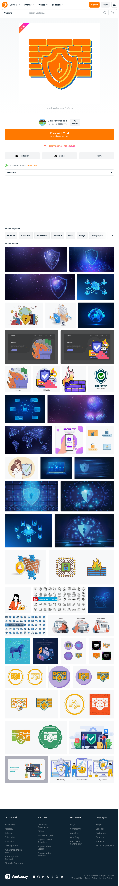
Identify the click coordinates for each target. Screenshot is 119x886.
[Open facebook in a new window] (34, 879)
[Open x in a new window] (57, 879)
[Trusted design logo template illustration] (101, 379)
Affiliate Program (45, 835)
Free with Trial (59, 134)
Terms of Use (77, 880)
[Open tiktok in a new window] (52, 879)
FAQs (71, 824)
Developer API (11, 845)
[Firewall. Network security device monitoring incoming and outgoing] (18, 379)
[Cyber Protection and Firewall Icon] (81, 567)
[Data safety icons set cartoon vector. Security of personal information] (100, 440)
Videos (41, 4)
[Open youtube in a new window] (62, 879)
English (97, 824)
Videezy (8, 833)
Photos (27, 4)
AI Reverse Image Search (13, 851)
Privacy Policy (91, 880)
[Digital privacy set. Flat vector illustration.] (81, 625)
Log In (105, 4)
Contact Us (74, 828)
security (58, 235)
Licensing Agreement (42, 825)
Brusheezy (10, 824)
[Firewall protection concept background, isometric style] (45, 651)
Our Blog (73, 837)
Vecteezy (9, 828)
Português (99, 833)
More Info (11, 172)
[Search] (105, 13)
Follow (75, 124)
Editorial (56, 4)
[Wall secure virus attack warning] (25, 567)
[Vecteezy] (5, 5)
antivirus (25, 235)
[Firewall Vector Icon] (73, 651)
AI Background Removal (12, 857)
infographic (97, 235)
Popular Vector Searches (44, 840)
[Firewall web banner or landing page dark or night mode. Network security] (31, 347)
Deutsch (98, 837)
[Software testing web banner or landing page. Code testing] (26, 769)
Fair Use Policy (106, 880)
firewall (11, 235)
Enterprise (10, 837)
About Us (73, 833)
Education (9, 841)
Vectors (13, 4)
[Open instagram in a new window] (38, 879)
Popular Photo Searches (44, 847)
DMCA (40, 831)
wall (70, 235)
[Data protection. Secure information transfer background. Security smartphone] (69, 440)
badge (82, 235)
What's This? (32, 165)
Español (97, 828)
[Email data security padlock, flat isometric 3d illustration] (60, 315)
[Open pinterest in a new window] (48, 879)
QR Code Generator (10, 864)
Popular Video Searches (44, 854)
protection (42, 235)
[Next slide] (107, 235)
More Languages (102, 845)
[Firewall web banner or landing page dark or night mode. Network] (87, 347)
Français (98, 841)
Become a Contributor (74, 842)
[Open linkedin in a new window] (43, 879)
